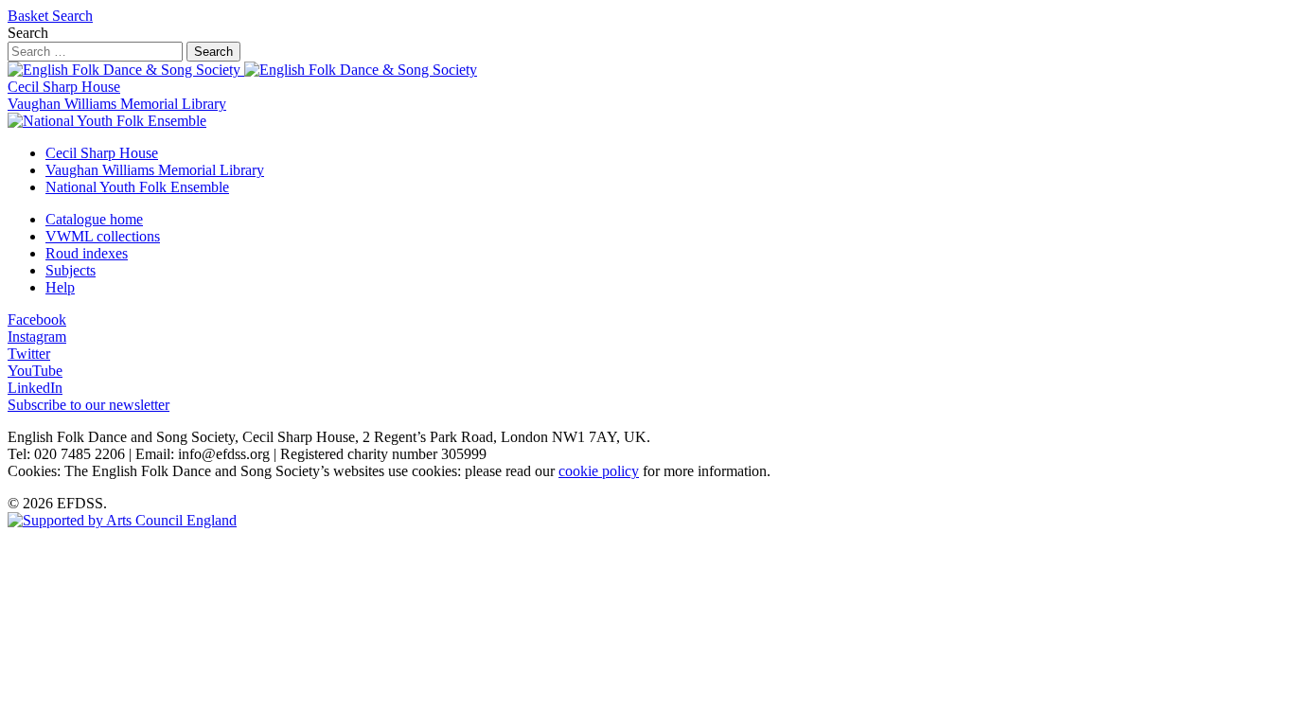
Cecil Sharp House (64, 87)
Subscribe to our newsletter (88, 405)
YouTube (35, 371)
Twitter (29, 354)
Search (72, 16)
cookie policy (598, 471)
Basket (30, 16)
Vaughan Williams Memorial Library (117, 104)
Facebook (37, 319)
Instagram (37, 336)
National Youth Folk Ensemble (137, 187)
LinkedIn (35, 388)
